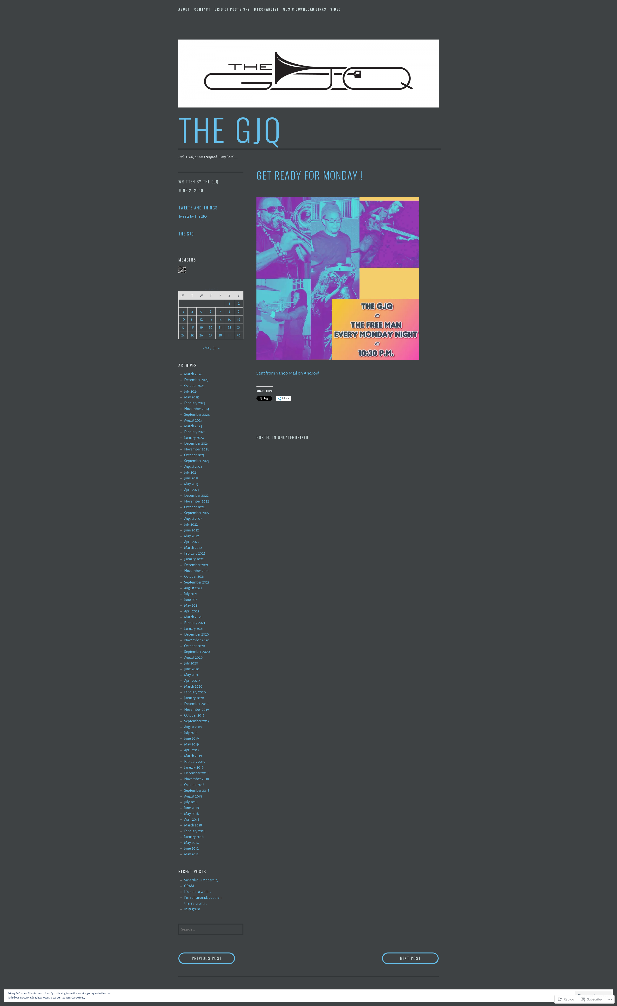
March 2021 (193, 617)
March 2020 (193, 686)
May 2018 (191, 814)
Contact (202, 9)
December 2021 (196, 565)
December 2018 (196, 773)
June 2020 (191, 669)
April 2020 (192, 681)
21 (220, 327)
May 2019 (191, 744)
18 (192, 327)
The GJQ (230, 129)
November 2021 (196, 571)
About (184, 9)
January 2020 (194, 698)
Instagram (192, 909)
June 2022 (191, 530)
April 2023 (191, 490)
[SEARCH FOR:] (210, 929)
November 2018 (196, 779)
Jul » (217, 348)
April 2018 (191, 819)
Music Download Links (304, 9)
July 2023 (190, 472)
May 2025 (191, 397)
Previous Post (200, 958)
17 (183, 327)
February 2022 (194, 553)
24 (183, 335)
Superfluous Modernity (201, 880)
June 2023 (191, 478)
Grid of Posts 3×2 (232, 9)
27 (210, 335)
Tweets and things (198, 208)
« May (206, 348)
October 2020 (194, 646)
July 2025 (191, 391)
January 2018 (194, 837)
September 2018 (196, 790)
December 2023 (196, 443)
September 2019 (196, 721)
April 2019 (191, 750)
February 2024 (195, 432)
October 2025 (194, 386)
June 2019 (191, 738)
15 (229, 319)
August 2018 (193, 796)
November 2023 (196, 449)
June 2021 (191, 600)
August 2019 (193, 727)
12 (201, 319)
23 (238, 327)
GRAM (189, 886)
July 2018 (191, 802)
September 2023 (196, 461)
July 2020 (191, 663)
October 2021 (194, 576)
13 (210, 319)
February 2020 (195, 692)
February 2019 (194, 762)
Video (335, 9)
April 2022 (191, 542)
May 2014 (191, 843)
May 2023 (191, 484)
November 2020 (196, 640)
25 (192, 335)
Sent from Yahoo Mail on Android (287, 373)
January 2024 (194, 438)
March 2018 (193, 825)
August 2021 (193, 588)
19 (201, 327)
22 (229, 327)
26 (201, 335)
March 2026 (193, 374)
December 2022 (196, 495)
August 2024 (193, 420)
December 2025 (196, 380)
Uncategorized (293, 437)
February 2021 (194, 623)
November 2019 (196, 709)
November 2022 (196, 501)
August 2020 (193, 657)
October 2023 (194, 455)
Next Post (401, 958)
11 (192, 319)
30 (239, 335)
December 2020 (196, 634)
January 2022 (194, 559)
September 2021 (196, 582)
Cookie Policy (78, 997)
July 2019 (191, 733)
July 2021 (190, 594)
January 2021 (193, 628)
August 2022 (193, 519)
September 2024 (197, 414)
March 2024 (193, 426)
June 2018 (191, 808)
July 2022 (191, 524)
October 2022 (194, 507)
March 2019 (193, 756)
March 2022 (193, 548)
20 (211, 327)
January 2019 (194, 767)
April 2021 (191, 611)
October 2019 (194, 715)
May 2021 (191, 605)
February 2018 (194, 831)
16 (238, 319)
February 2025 (194, 403)
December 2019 (196, 704)
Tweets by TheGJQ (192, 216)
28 (220, 335)
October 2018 (194, 785)
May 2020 (191, 675)
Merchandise (266, 9)
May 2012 (191, 854)
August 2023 (193, 467)
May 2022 (191, 536)
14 (220, 319)
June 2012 (191, 848)
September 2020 (197, 652)
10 (183, 319)
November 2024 (196, 409)
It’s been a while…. (198, 892)
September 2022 (196, 513)
